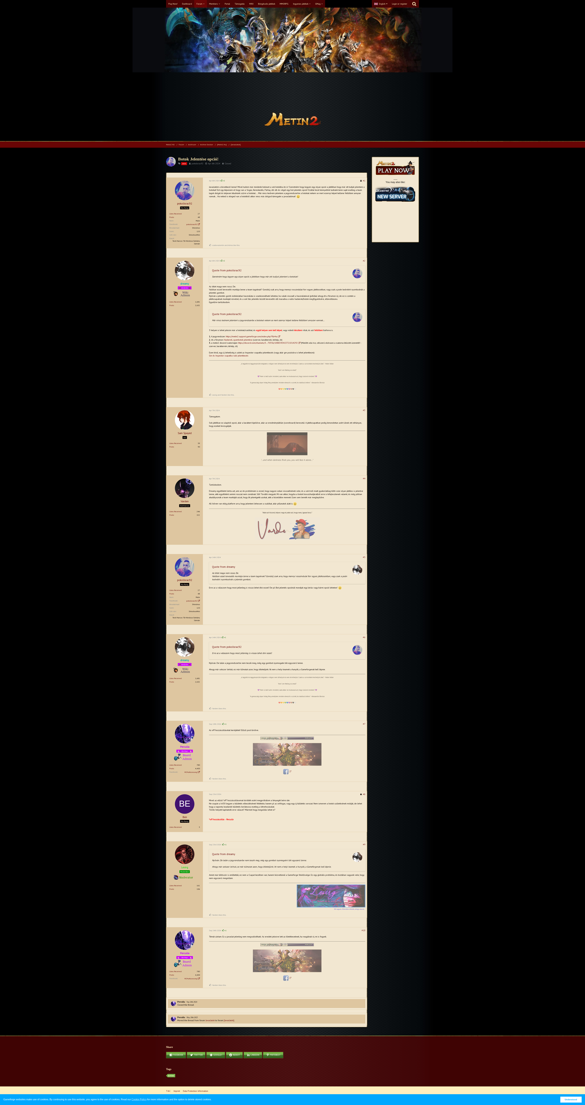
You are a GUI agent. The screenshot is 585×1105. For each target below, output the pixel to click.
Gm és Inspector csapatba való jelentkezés (228, 355)
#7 (364, 724)
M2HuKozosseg (190, 772)
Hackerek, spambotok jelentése (238, 339)
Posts (171, 217)
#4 (364, 478)
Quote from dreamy (223, 566)
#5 (364, 557)
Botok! (171, 1076)
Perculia (181, 1002)
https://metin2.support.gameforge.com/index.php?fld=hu (251, 336)
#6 (364, 637)
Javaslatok (210, 1020)
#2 (364, 260)
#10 (363, 930)
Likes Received (175, 214)
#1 (364, 180)
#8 (364, 794)
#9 (364, 844)
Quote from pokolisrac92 (226, 270)
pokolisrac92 (197, 163)
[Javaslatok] (229, 1020)
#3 (364, 410)
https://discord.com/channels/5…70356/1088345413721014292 (268, 342)
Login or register (399, 3)
